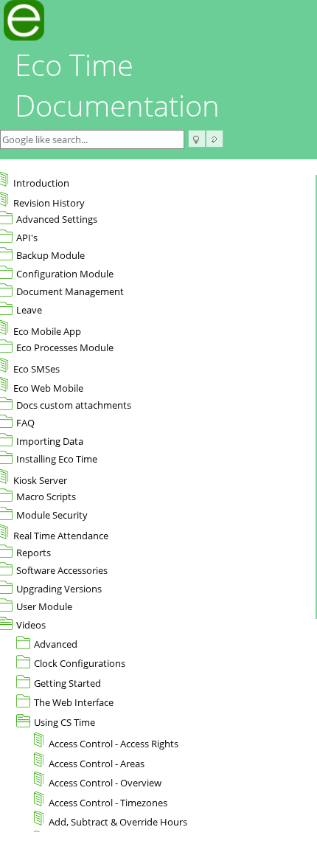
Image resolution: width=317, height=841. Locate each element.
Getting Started (67, 683)
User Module (44, 606)
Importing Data (49, 441)
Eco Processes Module (65, 347)
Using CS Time (64, 722)
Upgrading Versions (59, 588)
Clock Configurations (79, 663)
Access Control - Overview (105, 782)
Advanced (55, 644)
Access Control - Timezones (108, 802)
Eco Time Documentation (117, 84)
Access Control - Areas (96, 763)
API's (27, 237)
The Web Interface (74, 702)
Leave (29, 309)
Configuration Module (65, 273)
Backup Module (50, 255)
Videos (31, 624)
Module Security (52, 515)
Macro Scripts (46, 496)
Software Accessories (62, 570)
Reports (33, 552)
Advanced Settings (56, 219)
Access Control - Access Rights (113, 743)
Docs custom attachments (73, 405)
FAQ (25, 422)
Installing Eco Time (56, 459)
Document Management (70, 291)
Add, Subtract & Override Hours (118, 821)
